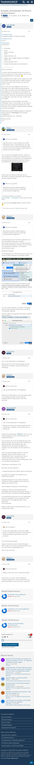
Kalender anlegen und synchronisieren (16, 678)
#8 (29, 564)
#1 (29, 31)
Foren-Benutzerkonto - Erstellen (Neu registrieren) (13, 740)
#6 (29, 414)
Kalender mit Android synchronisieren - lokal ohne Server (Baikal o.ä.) (18, 692)
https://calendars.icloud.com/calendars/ (15, 317)
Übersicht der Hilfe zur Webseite (9, 735)
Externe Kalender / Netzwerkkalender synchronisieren (18, 681)
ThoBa (16, 208)
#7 (29, 522)
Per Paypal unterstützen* (10, 644)
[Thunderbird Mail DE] (9, 2)
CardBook (8, 665)
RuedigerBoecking (10, 686)
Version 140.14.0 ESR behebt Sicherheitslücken (15, 624)
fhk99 (7, 664)
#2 (29, 134)
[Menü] (32, 2)
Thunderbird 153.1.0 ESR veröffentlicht (18, 609)
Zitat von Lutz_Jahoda (11, 139)
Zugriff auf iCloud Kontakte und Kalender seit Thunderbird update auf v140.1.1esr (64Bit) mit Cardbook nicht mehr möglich (19, 660)
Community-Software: (9, 758)
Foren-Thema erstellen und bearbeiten (10, 743)
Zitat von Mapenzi (10, 527)
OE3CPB (8, 679)
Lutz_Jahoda (13, 15)
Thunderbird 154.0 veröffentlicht (17, 594)
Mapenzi (20, 434)
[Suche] (23, 2)
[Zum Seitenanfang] (31, 762)
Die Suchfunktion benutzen (8, 737)
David (7, 695)
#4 (29, 358)
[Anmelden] (27, 2)
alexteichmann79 (10, 672)
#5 (29, 381)
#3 (29, 222)
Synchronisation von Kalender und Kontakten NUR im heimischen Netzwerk (18, 701)
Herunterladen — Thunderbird (10, 198)
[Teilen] (31, 20)
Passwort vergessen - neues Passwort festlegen (12, 745)
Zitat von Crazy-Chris (11, 386)
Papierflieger (9, 703)
